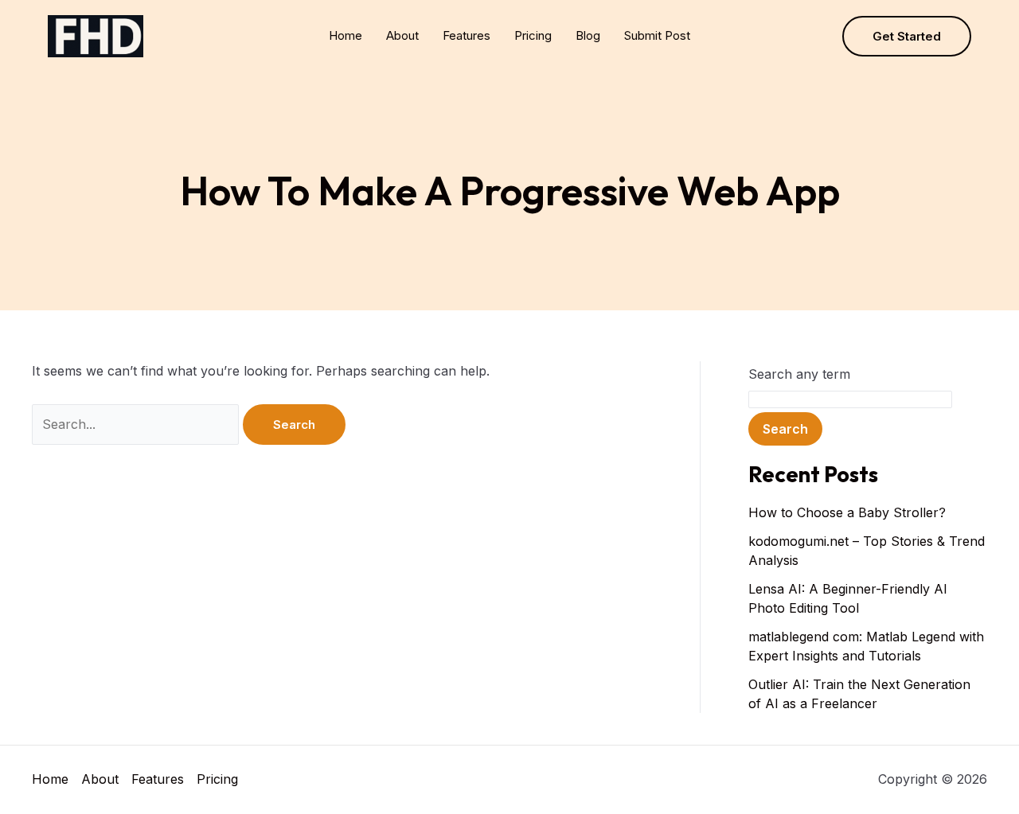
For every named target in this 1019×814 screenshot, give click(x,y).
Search (785, 429)
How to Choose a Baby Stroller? (847, 512)
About (402, 35)
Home (345, 35)
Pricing (533, 35)
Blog (588, 35)
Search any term (799, 374)
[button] (906, 36)
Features (466, 35)
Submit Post (657, 35)
